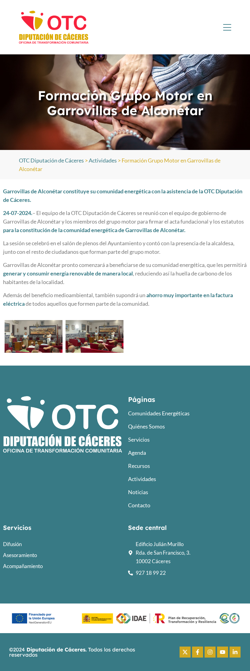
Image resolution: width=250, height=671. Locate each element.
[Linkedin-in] (235, 652)
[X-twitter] (185, 652)
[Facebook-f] (197, 652)
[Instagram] (210, 652)
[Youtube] (222, 652)
